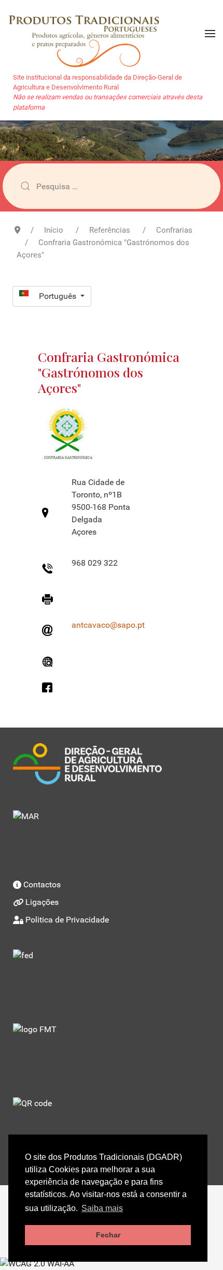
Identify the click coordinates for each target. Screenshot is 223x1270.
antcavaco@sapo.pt (108, 625)
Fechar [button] (108, 1235)
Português (58, 296)
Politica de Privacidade (67, 920)
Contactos (42, 884)
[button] (210, 33)
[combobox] (111, 186)
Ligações (42, 902)
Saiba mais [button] (102, 1208)
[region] (111, 140)
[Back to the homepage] (89, 33)
